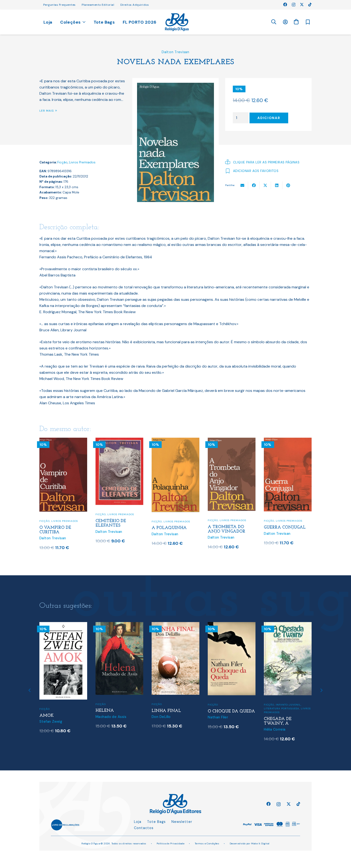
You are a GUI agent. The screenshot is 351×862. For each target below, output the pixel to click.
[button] (273, 22)
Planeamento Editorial (98, 5)
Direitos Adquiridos (134, 5)
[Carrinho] (296, 21)
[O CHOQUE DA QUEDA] (231, 625)
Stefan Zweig (50, 721)
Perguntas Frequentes (59, 5)
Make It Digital (260, 843)
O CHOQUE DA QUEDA (231, 711)
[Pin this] (288, 185)
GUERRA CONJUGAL (285, 527)
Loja (137, 822)
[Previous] (30, 690)
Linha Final (166, 711)
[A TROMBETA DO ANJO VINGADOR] (231, 440)
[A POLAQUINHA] (175, 440)
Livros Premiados (82, 162)
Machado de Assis (111, 717)
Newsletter (181, 822)
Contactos (144, 828)
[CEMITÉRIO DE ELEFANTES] (119, 440)
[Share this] (254, 185)
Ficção (62, 162)
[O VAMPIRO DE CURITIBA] (63, 440)
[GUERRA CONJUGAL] (288, 440)
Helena (105, 711)
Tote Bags (156, 822)
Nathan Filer (218, 717)
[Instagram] (293, 5)
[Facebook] (285, 4)
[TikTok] (310, 4)
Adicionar (268, 118)
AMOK (46, 716)
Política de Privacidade (171, 843)
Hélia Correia (275, 729)
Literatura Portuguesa (281, 708)
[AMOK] (63, 625)
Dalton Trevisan (175, 52)
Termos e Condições (207, 843)
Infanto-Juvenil (288, 704)
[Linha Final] (175, 625)
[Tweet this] (265, 185)
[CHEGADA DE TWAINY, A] (288, 625)
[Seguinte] (321, 690)
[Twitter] (302, 4)
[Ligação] (177, 22)
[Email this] (242, 185)
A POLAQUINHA (169, 528)
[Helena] (119, 625)
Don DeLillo (161, 717)
